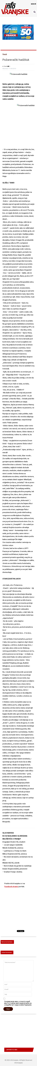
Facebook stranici (11, 887)
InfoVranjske (14, 1060)
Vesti (4, 54)
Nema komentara (7, 942)
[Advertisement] (18, 127)
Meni (33, 4)
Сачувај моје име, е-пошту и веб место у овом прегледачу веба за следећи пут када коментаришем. (18, 1003)
